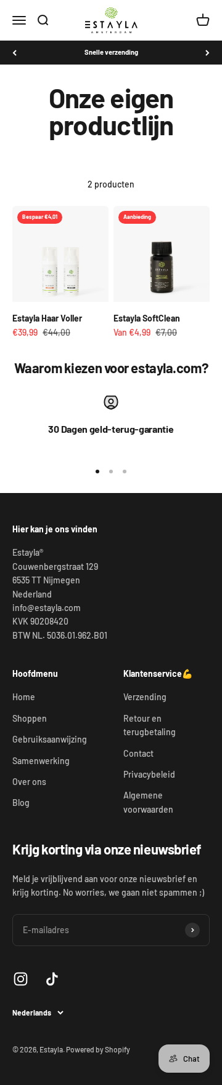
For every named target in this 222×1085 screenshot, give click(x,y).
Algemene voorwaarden (148, 802)
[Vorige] (14, 52)
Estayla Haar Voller (47, 318)
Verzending (144, 697)
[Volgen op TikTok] (52, 979)
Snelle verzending (111, 52)
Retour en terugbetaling (149, 725)
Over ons (29, 781)
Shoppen (29, 718)
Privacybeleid (149, 774)
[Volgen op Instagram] (20, 979)
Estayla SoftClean (146, 318)
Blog (21, 802)
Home (23, 697)
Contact (138, 753)
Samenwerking (41, 761)
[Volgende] (207, 52)
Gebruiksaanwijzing (49, 739)
